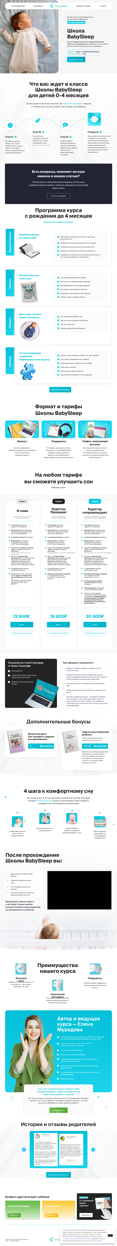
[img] (58, 6)
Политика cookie (96, 1241)
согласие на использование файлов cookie (76, 1239)
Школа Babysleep (18, 6)
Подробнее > (86, 1215)
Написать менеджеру (58, 196)
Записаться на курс (76, 59)
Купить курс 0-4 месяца (60, 389)
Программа (38, 6)
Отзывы (103, 6)
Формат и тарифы (83, 6)
